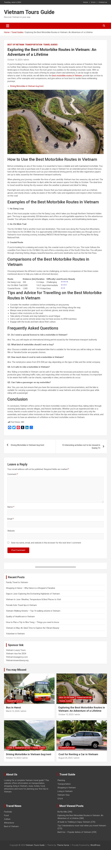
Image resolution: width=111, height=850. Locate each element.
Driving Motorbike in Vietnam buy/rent (26, 86)
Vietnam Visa (63, 795)
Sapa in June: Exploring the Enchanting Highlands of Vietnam (33, 594)
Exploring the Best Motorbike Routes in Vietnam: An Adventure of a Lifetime (81, 709)
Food (6, 815)
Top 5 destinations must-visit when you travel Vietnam (82, 825)
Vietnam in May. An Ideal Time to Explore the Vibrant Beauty (32, 628)
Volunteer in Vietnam (15, 633)
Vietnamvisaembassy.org (17, 660)
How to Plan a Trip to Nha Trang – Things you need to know (32, 622)
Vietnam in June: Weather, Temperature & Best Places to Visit (33, 599)
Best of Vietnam (15, 45)
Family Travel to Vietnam (17, 582)
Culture (7, 819)
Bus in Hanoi (13, 707)
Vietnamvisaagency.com (17, 657)
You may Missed (16, 669)
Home (85, 2)
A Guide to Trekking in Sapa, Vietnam (74, 822)
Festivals (8, 812)
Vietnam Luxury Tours (16, 650)
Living (9, 748)
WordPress (95, 845)
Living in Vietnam (65, 791)
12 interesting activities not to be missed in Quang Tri (81, 446)
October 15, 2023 (14, 60)
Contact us (103, 2)
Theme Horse (63, 845)
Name (10, 507)
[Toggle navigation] (7, 26)
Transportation (33, 45)
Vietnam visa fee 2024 (16, 653)
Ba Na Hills (62, 812)
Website (11, 531)
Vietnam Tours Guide (29, 12)
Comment (12, 474)
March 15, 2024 (12, 711)
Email (10, 519)
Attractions (9, 823)
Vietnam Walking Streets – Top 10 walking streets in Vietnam (33, 611)
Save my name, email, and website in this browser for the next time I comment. (46, 543)
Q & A (93, 2)
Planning (61, 780)
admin (26, 60)
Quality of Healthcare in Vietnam (20, 616)
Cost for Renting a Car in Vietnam (78, 754)
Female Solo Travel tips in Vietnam (21, 605)
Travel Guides (50, 45)
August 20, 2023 (65, 758)
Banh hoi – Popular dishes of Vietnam (74, 832)
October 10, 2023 (13, 758)
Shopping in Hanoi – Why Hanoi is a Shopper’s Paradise (30, 588)
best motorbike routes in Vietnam (67, 75)
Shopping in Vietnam (67, 787)
